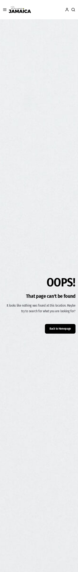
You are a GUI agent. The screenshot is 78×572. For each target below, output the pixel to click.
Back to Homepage (60, 328)
